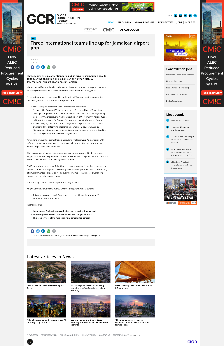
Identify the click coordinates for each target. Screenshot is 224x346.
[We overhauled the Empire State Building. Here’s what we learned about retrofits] (90, 306)
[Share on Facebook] (32, 67)
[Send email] (54, 67)
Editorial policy (121, 335)
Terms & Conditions (69, 335)
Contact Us (104, 335)
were (83, 139)
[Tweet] (38, 67)
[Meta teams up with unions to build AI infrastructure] (135, 272)
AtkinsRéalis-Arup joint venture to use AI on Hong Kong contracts (181, 165)
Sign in (169, 15)
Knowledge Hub (144, 22)
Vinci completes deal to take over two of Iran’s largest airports (62, 214)
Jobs (179, 22)
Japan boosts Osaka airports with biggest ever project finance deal (64, 211)
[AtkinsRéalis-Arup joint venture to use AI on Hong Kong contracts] (46, 306)
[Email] (180, 15)
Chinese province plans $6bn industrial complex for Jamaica (61, 217)
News (111, 22)
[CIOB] (154, 341)
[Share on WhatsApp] (48, 67)
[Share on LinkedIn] (43, 67)
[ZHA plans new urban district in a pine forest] (46, 272)
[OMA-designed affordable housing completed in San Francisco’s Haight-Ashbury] (90, 272)
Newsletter (32, 335)
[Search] (195, 15)
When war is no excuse (180, 120)
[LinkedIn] (190, 15)
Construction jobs (179, 69)
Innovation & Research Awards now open (180, 128)
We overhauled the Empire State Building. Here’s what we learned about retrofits (181, 152)
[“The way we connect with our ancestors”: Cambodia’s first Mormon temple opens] (135, 306)
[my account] (175, 15)
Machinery (124, 22)
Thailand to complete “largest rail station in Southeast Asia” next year (182, 139)
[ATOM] (69, 342)
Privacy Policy (89, 335)
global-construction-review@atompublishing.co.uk (80, 235)
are (72, 100)
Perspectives (165, 22)
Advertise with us (49, 335)
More (188, 22)
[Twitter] (185, 15)
